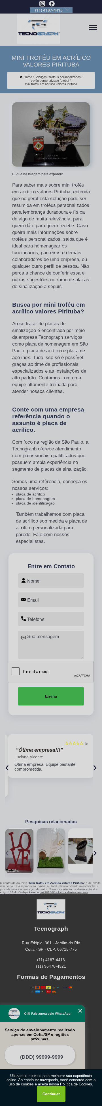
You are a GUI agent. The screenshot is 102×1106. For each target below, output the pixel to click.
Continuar (51, 1094)
